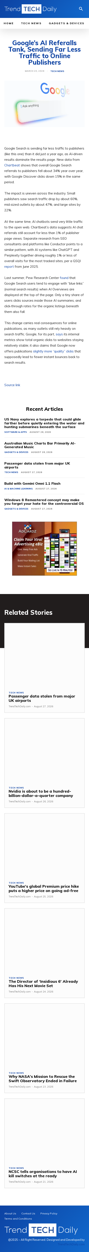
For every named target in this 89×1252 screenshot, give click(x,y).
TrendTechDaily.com (20, 706)
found (64, 278)
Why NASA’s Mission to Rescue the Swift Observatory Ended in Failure (43, 1078)
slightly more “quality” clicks (53, 351)
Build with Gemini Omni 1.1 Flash (32, 483)
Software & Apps (15, 432)
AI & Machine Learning (18, 488)
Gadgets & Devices (16, 452)
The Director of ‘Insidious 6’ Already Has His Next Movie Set (43, 983)
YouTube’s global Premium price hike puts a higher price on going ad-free (44, 888)
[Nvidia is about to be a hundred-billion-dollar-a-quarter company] (44, 750)
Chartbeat (12, 165)
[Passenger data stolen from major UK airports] (44, 655)
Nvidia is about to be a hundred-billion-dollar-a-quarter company (41, 793)
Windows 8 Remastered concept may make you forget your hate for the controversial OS (44, 502)
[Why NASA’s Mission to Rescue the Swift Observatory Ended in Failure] (44, 1035)
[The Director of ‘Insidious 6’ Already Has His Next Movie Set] (44, 940)
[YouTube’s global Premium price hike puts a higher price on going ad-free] (44, 845)
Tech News (57, 71)
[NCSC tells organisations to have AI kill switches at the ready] (44, 1130)
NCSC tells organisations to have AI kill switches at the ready (43, 1173)
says (59, 334)
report (9, 266)
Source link (12, 385)
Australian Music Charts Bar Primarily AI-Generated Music (40, 445)
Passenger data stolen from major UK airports (37, 465)
